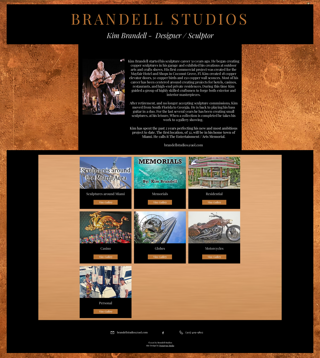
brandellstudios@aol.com (183, 144)
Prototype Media (166, 345)
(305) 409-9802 (194, 332)
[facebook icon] (163, 333)
